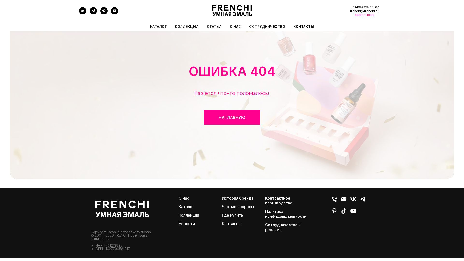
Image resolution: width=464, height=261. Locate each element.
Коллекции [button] (187, 26)
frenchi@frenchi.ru (364, 11)
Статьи (214, 26)
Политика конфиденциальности (285, 214)
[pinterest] (104, 13)
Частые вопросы (238, 206)
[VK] (82, 13)
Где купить (232, 215)
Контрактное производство (278, 200)
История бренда (238, 198)
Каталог (186, 206)
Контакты (303, 26)
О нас (235, 26)
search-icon (364, 15)
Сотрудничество (267, 26)
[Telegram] (93, 13)
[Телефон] (334, 201)
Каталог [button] (158, 26)
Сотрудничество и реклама (283, 227)
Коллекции (189, 215)
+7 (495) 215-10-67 (364, 7)
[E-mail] (344, 201)
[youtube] (114, 13)
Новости (187, 223)
